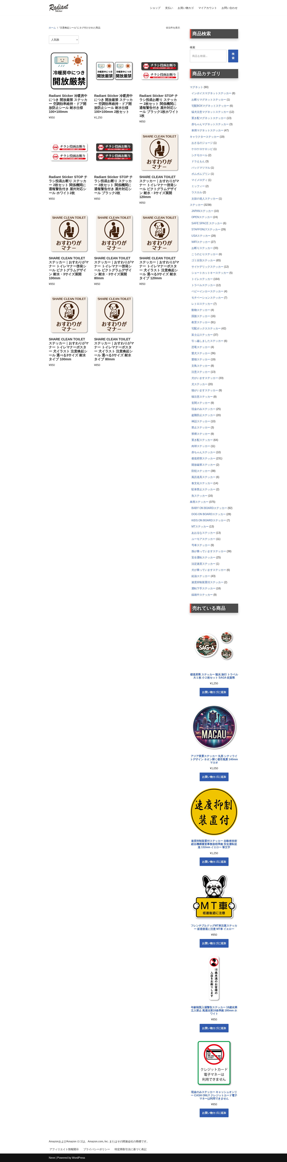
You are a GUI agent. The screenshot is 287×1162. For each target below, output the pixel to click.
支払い (169, 7)
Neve (52, 1157)
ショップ (155, 7)
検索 (192, 47)
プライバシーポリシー (96, 1149)
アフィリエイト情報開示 (64, 1149)
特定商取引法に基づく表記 (130, 1149)
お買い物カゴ (186, 7)
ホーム (52, 27)
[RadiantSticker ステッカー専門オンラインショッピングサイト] (59, 8)
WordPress (78, 1157)
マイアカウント (207, 7)
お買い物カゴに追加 (214, 692)
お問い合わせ (230, 7)
